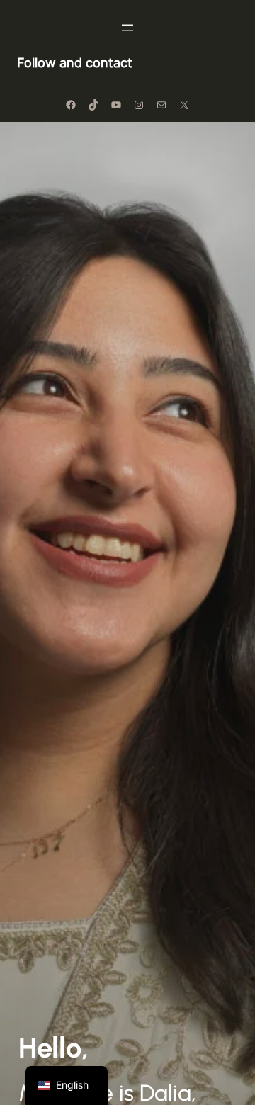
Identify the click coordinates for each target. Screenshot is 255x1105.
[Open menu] (127, 27)
